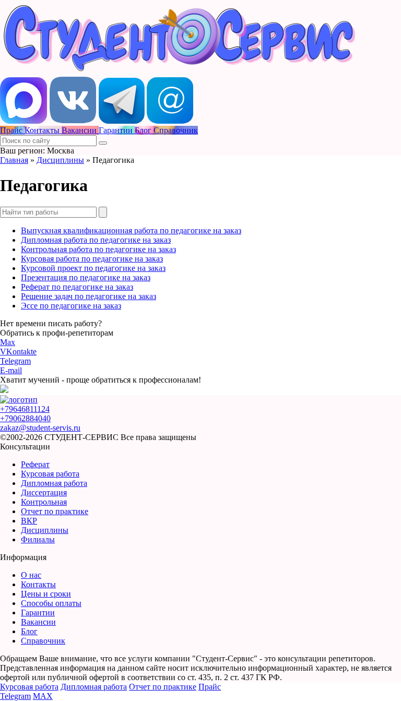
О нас (31, 575)
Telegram (15, 361)
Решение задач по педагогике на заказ (88, 296)
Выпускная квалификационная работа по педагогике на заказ (131, 230)
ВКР (29, 520)
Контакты (38, 584)
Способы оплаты (51, 603)
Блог (29, 631)
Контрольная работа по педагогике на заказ (98, 249)
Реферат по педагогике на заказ (77, 286)
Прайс (209, 686)
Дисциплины (60, 160)
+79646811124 (25, 409)
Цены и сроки (46, 593)
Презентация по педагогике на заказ (85, 277)
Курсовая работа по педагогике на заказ (92, 258)
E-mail (11, 370)
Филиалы (38, 539)
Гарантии (38, 612)
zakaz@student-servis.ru (40, 427)
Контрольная (44, 501)
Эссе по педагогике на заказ (71, 305)
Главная (14, 160)
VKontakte (18, 351)
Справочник (43, 640)
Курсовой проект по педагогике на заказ (93, 268)
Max (7, 342)
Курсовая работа (50, 473)
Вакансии (38, 621)
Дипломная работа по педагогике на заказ (96, 239)
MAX (43, 696)
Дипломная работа (54, 483)
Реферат (35, 464)
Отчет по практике (54, 511)
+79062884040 (25, 418)
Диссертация (44, 492)
